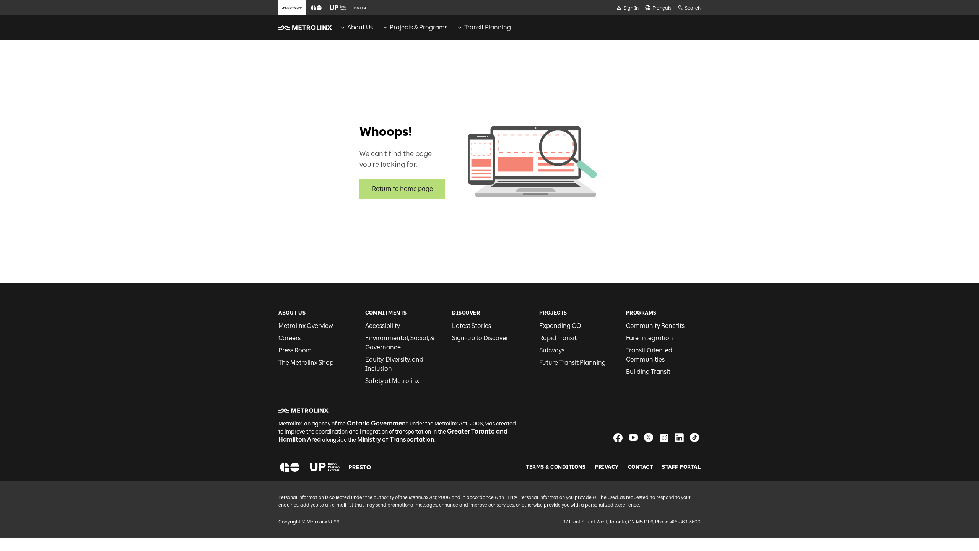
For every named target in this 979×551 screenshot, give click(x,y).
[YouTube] (633, 437)
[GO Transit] (289, 467)
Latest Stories (471, 325)
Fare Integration (649, 338)
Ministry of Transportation (395, 439)
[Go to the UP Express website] (338, 7)
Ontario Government (377, 423)
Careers (289, 338)
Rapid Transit (558, 338)
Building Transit (648, 371)
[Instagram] (664, 437)
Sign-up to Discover (480, 338)
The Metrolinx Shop (305, 362)
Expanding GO (560, 325)
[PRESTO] (360, 467)
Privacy (607, 467)
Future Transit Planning (572, 362)
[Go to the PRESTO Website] (360, 7)
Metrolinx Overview (305, 325)
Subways (551, 350)
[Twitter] (648, 437)
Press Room (295, 350)
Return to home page (402, 188)
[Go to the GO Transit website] (316, 7)
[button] (316, 7)
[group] (356, 27)
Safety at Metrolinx (392, 381)
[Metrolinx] (303, 410)
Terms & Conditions (555, 467)
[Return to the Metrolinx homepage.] (305, 27)
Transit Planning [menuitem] (487, 27)
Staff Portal (681, 467)
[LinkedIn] (679, 437)
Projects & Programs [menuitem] (418, 27)
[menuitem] (356, 27)
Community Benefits (655, 325)
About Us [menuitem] (360, 27)
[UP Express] (325, 467)
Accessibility (382, 325)
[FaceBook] (618, 437)
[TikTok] (694, 437)
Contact (640, 467)
